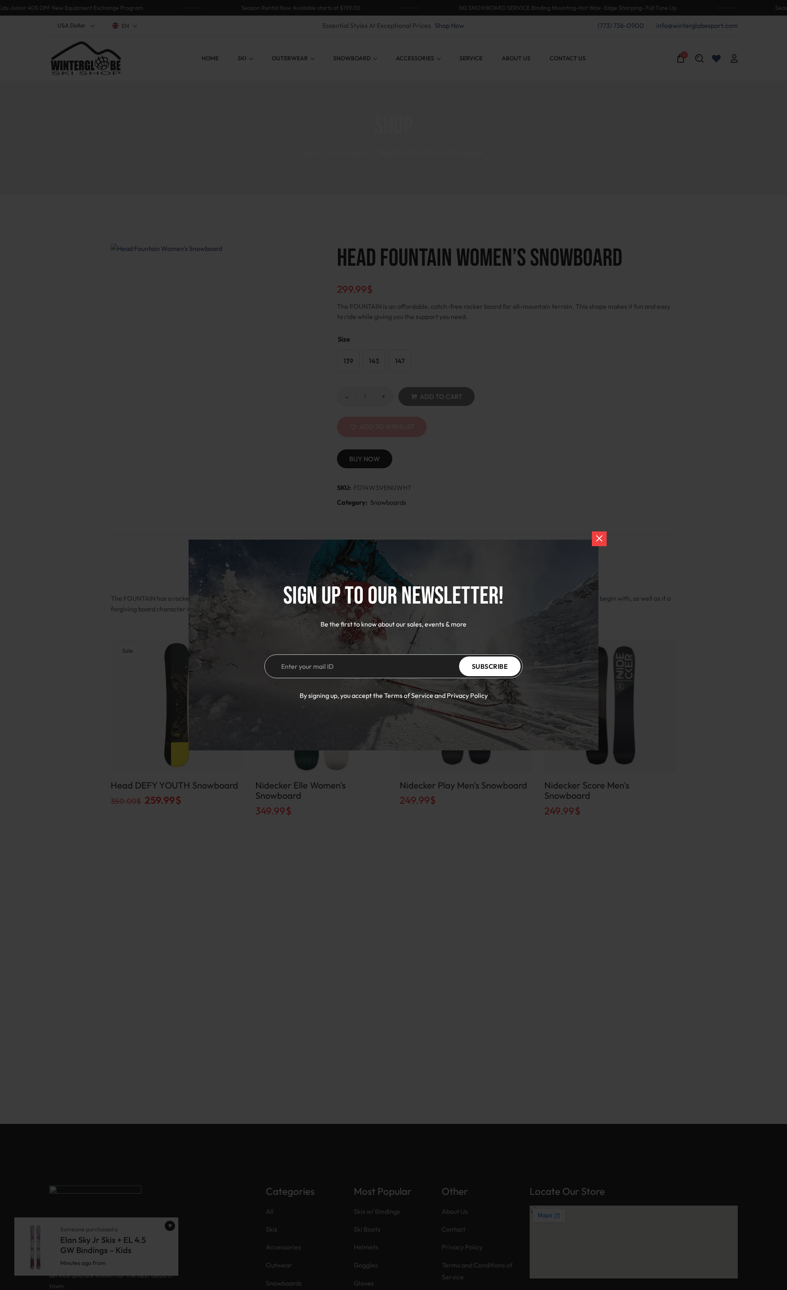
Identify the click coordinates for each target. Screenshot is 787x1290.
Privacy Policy (467, 695)
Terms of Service (408, 695)
